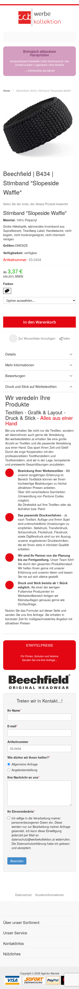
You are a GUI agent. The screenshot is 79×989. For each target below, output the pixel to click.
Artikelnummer (17, 742)
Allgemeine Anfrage (25, 764)
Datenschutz (23, 895)
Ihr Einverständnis (20, 811)
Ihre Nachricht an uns (22, 777)
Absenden (17, 861)
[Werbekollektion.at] (39, 17)
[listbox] (39, 291)
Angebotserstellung (24, 770)
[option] (7, 291)
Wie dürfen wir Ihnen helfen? (28, 757)
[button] (32, 338)
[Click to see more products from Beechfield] (39, 681)
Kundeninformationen (49, 895)
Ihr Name (13, 710)
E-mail (11, 726)
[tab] (39, 354)
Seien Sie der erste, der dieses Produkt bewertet (35, 204)
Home (6, 90)
